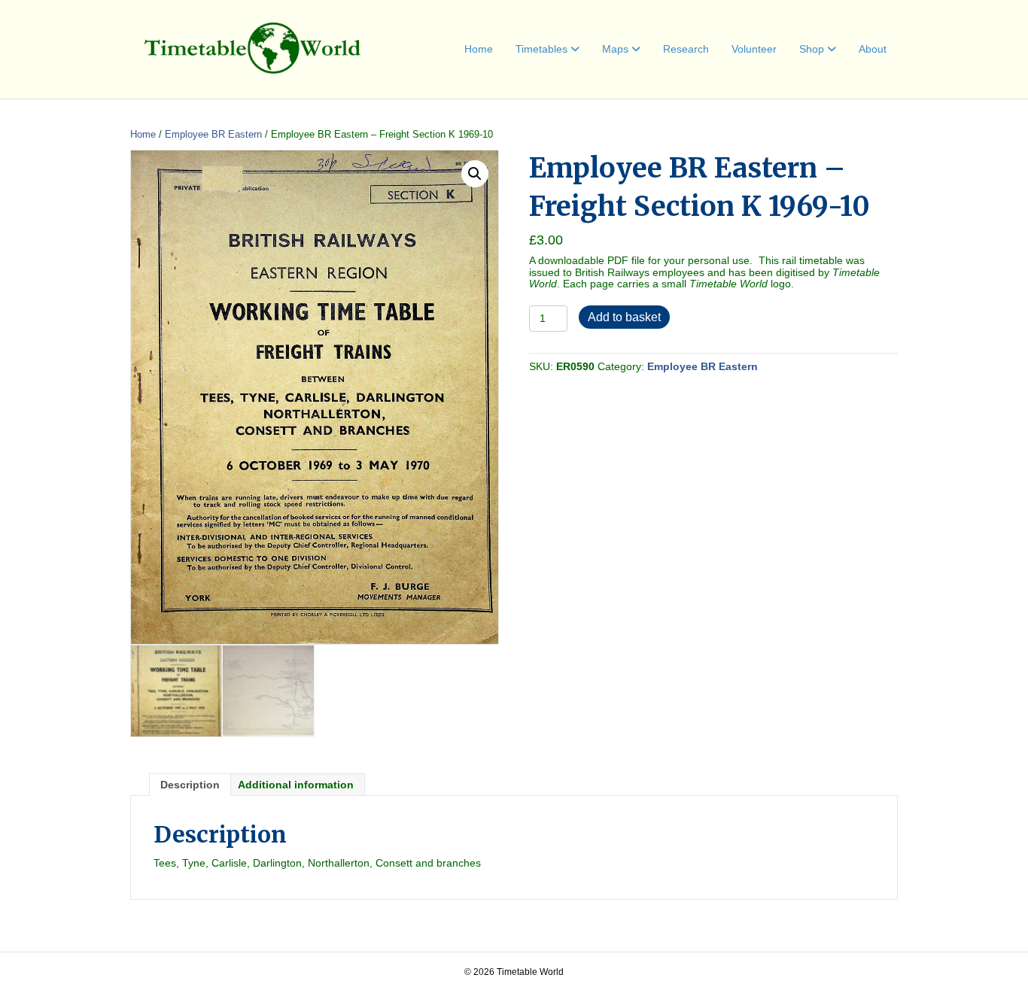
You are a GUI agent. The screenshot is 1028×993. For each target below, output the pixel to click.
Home (478, 49)
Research (686, 49)
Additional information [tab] (296, 785)
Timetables (541, 49)
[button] (474, 173)
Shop (811, 49)
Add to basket (624, 317)
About (873, 49)
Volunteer (754, 49)
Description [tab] (190, 785)
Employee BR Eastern (213, 134)
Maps (615, 49)
